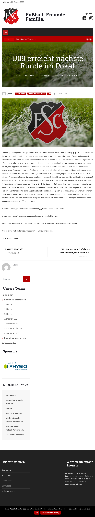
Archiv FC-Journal (8, 491)
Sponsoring (6, 470)
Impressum (6, 475)
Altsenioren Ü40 (11, 323)
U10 (49, 94)
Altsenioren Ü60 (11, 333)
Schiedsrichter (9, 343)
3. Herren (8, 314)
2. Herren (8, 309)
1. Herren (8, 304)
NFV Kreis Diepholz (14, 413)
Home (18, 75)
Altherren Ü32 (10, 319)
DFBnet (9, 408)
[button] (87, 39)
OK (37, 513)
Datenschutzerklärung (50, 513)
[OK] (92, 511)
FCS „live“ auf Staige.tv (26, 39)
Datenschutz (7, 480)
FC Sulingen (20, 94)
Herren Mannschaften (15, 299)
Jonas (10, 94)
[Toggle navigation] (6, 32)
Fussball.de (11, 395)
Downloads (6, 486)
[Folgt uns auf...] (84, 18)
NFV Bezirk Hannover (15, 434)
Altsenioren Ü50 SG (13, 328)
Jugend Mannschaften (37, 94)
